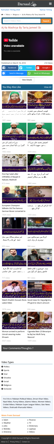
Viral (5, 374)
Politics (7, 367)
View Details (27, 80)
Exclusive (7, 389)
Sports (6, 370)
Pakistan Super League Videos (28, 404)
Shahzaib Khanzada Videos (21, 407)
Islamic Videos (31, 402)
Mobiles (7, 429)
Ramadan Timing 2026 (10, 10)
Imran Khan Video (40, 399)
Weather (7, 423)
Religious (16, 14)
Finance (32, 420)
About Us (4, 442)
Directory (7, 432)
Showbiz (7, 378)
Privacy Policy (14, 442)
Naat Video (7, 402)
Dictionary (33, 426)
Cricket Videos (9, 404)
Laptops (32, 429)
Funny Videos (18, 402)
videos (8, 14)
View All (47, 87)
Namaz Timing (46, 10)
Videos (32, 432)
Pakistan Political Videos (22, 399)
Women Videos (44, 402)
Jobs (5, 426)
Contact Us (26, 442)
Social (6, 381)
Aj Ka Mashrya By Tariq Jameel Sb (33, 14)
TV (30, 423)
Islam (6, 420)
